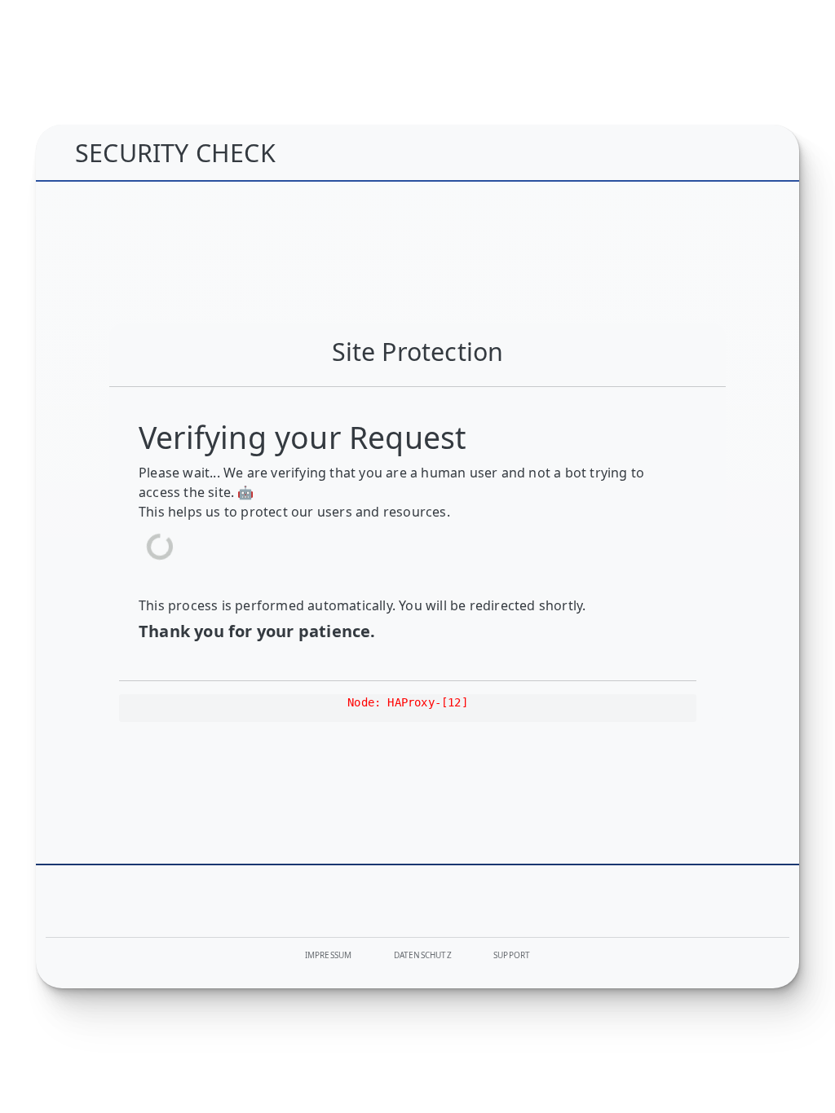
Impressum (328, 955)
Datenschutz (423, 955)
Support (511, 955)
